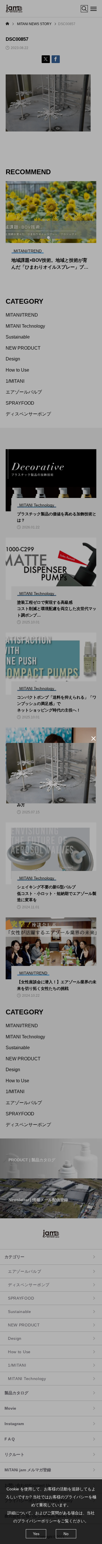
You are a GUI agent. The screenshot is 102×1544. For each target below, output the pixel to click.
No (66, 1533)
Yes (36, 1533)
